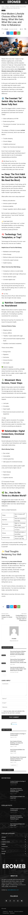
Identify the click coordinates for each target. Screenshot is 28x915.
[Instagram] (17, 900)
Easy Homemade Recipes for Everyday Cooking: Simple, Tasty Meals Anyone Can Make (18, 669)
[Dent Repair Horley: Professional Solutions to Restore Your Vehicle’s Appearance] (5, 759)
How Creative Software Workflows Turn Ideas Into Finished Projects (16, 743)
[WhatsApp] (18, 33)
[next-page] (5, 675)
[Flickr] (13, 900)
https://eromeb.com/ (14, 640)
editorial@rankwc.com (13, 890)
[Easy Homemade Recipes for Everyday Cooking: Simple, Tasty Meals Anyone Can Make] (5, 669)
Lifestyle (7, 6)
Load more (13, 765)
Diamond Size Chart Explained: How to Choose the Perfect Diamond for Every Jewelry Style (18, 661)
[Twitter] (11, 33)
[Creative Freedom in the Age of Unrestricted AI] (5, 735)
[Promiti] (3, 29)
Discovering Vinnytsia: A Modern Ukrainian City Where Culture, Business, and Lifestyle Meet (18, 653)
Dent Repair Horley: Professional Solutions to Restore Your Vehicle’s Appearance (18, 759)
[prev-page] (3, 675)
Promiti (6, 29)
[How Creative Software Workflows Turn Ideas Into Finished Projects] (5, 743)
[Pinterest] (15, 33)
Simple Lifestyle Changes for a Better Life (7, 617)
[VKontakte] (21, 900)
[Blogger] (6, 900)
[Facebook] (8, 33)
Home (3, 6)
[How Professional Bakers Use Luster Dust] (5, 751)
